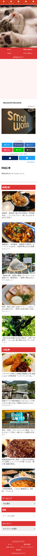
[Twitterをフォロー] (27, 158)
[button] (29, 150)
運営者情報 (27, 544)
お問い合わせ (10, 547)
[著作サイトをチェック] (10, 158)
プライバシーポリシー (27, 547)
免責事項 (18, 550)
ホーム (10, 544)
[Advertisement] (18, 79)
